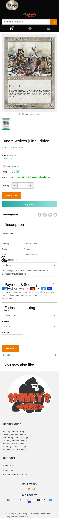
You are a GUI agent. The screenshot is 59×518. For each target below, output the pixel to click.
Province (5, 321)
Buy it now (29, 204)
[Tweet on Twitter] (50, 215)
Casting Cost (7, 233)
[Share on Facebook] (40, 215)
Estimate (10, 348)
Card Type (6, 244)
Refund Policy (8, 355)
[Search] (53, 22)
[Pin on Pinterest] (45, 215)
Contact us (8, 470)
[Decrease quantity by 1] (14, 185)
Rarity (4, 249)
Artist (4, 254)
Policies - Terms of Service (14, 475)
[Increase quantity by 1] (31, 185)
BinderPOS (23, 516)
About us (7, 465)
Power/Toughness (10, 260)
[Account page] (30, 28)
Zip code (5, 332)
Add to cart (11, 195)
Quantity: (6, 185)
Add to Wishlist (12, 166)
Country (5, 310)
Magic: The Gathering (12, 147)
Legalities (6, 265)
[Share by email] (55, 215)
